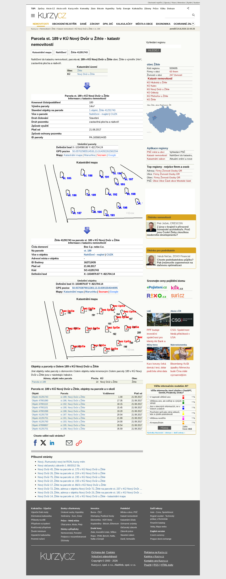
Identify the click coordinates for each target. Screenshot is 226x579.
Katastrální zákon (156, 158)
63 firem (174, 71)
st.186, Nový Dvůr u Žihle (73, 400)
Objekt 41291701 (40, 429)
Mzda (74, 524)
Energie (126, 8)
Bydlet (189, 3)
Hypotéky (109, 8)
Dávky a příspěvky (70, 529)
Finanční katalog (157, 523)
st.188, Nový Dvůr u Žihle (73, 411)
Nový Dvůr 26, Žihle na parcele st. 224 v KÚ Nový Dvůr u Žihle (71, 473)
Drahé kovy (96, 528)
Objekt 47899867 (40, 425)
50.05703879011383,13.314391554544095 (95, 287)
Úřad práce (66, 524)
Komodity (84, 8)
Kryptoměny (96, 524)
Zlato (93, 8)
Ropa (93, 536)
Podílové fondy (107, 516)
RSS (156, 564)
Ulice (161, 180)
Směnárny (65, 516)
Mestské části (184, 180)
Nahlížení (61, 52)
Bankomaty (74, 508)
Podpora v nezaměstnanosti (73, 537)
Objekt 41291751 (40, 418)
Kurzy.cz (34, 29)
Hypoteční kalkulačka (40, 535)
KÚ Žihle (151, 99)
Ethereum (114, 524)
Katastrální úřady (128, 520)
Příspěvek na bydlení (40, 524)
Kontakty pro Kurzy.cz (156, 560)
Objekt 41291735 (40, 414)
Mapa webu (161, 527)
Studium (196, 3)
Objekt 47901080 (40, 400)
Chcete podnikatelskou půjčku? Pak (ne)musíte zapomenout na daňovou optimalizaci (175, 262)
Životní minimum (38, 531)
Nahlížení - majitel (99, 114)
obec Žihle (153, 64)
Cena (158, 512)
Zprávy (41, 8)
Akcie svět (61, 8)
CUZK (114, 114)
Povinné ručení (38, 539)
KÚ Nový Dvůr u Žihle (158, 89)
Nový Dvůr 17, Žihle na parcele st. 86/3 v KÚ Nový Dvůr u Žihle (72, 484)
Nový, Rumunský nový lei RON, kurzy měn (61, 461)
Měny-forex (152, 345)
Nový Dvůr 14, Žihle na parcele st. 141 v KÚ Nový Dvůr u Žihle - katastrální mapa (82, 496)
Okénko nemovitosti (159, 217)
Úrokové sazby (67, 512)
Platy (80, 524)
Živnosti (166, 170)
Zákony (147, 8)
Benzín (106, 536)
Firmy (159, 170)
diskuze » (169, 433)
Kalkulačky (124, 24)
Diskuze (171, 8)
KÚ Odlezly (152, 92)
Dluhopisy (95, 516)
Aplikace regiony (157, 148)
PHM (99, 536)
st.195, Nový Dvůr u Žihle (73, 425)
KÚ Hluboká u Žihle (157, 82)
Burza (93, 512)
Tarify (118, 8)
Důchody (65, 540)
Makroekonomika (179, 345)
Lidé (149, 311)
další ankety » (179, 433)
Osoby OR (176, 170)
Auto (152, 512)
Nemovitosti (45, 29)
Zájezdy (166, 3)
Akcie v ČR (176, 311)
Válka (162, 8)
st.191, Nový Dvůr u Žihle (73, 418)
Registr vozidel (157, 516)
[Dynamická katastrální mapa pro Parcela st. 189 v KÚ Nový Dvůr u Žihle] (87, 221)
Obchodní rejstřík (155, 3)
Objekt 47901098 (40, 411)
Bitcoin (100, 8)
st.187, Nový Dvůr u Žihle (73, 414)
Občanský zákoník (128, 527)
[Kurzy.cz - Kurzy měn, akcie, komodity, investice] (52, 18)
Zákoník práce (126, 531)
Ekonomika (163, 24)
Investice (95, 508)
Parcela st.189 (39, 382)
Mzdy (109, 520)
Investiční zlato (102, 532)
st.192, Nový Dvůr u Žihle (73, 404)
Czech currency (157, 535)
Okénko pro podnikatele (161, 250)
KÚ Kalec (152, 85)
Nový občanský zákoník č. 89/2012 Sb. (59, 465)
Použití (148, 564)
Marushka (89, 155)
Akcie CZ (50, 8)
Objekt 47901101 (40, 407)
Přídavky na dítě (38, 520)
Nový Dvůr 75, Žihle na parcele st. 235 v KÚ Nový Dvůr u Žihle (71, 477)
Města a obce (144, 24)
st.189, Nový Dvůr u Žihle (73, 397)
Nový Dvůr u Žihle (86, 74)
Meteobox (181, 3)
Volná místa (73, 521)
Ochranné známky (186, 24)
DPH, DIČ (108, 24)
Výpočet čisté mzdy (39, 512)
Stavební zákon (127, 535)
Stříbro (113, 532)
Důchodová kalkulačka (41, 516)
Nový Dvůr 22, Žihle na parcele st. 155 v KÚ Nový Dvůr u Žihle (71, 480)
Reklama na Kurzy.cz (155, 552)
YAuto (173, 3)
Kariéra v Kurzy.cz (154, 556)
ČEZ (100, 512)
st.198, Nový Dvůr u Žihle (73, 429)
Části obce (170, 180)
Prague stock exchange (160, 539)
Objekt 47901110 (40, 404)
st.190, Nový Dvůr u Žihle (73, 407)
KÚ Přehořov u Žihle (157, 96)
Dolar (79, 516)
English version (157, 531)
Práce (155, 8)
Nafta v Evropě (97, 539)
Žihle (79, 70)
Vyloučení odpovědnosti (104, 556)
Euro (74, 516)
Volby (152, 527)
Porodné (78, 533)
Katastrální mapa (41, 52)
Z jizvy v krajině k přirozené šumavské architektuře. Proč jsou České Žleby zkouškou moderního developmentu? (168, 230)
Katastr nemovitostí (160, 78)
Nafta (112, 536)
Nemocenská (67, 533)
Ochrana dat (98, 552)
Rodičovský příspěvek (41, 527)
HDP (104, 520)
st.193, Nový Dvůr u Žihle (73, 421)
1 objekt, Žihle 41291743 (102, 110)
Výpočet (47, 508)
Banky (64, 508)
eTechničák (162, 519)
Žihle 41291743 (79, 52)
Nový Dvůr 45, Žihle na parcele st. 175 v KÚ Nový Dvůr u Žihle (71, 469)
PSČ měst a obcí (155, 152)
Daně (83, 24)
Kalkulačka (137, 8)
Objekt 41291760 (40, 421)
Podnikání (125, 508)
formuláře (130, 539)
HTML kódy (167, 564)
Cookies (110, 552)
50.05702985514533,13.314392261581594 (95, 151)
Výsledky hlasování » (156, 433)
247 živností (176, 75)
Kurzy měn (73, 8)
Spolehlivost (167, 512)
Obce (155, 180)
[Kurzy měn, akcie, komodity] (58, 558)
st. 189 (87, 250)
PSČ (136, 512)
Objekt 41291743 (40, 397)
